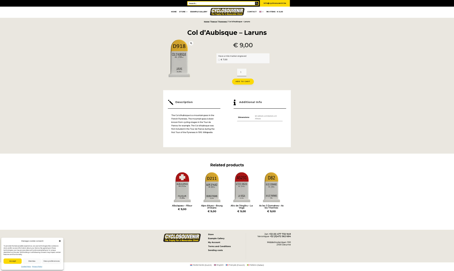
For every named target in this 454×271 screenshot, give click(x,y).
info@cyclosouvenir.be (275, 3)
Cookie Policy (26, 266)
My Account (214, 242)
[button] (60, 241)
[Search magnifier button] (256, 3)
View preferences (51, 261)
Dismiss (31, 261)
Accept (12, 261)
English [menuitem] (220, 265)
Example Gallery (198, 12)
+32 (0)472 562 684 (280, 236)
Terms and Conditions (219, 246)
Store (182, 12)
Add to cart (243, 81)
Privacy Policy (37, 266)
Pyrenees (222, 22)
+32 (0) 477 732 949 (280, 234)
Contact (252, 12)
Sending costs (215, 250)
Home (174, 12)
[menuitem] (261, 11)
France (214, 22)
